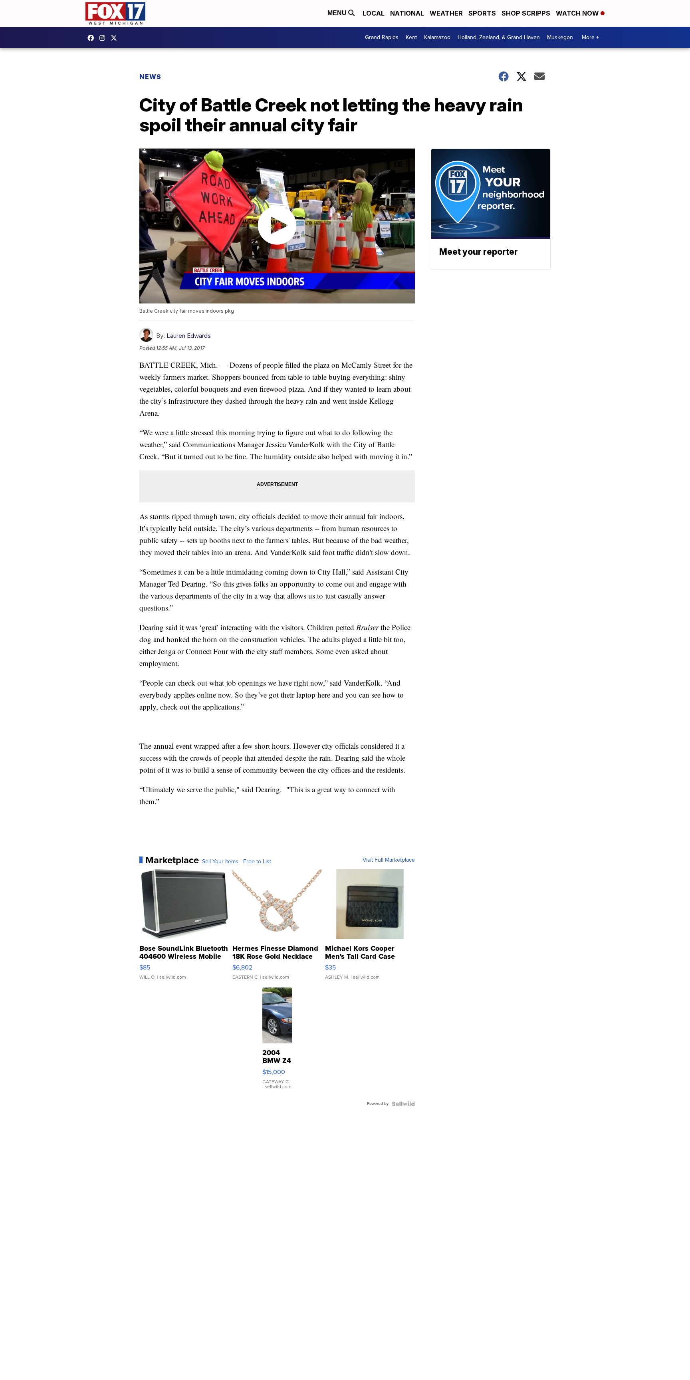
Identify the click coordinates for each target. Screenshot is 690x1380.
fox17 (116, 38)
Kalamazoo (437, 37)
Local (374, 13)
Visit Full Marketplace (389, 860)
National (407, 13)
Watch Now (578, 13)
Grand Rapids (382, 37)
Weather (446, 13)
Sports (482, 13)
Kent (411, 37)
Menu (337, 13)
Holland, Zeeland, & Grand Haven (499, 37)
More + (590, 37)
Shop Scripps (526, 13)
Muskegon (560, 37)
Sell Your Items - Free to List (236, 861)
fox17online (92, 38)
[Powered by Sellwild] (403, 1103)
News (150, 77)
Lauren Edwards (189, 335)
